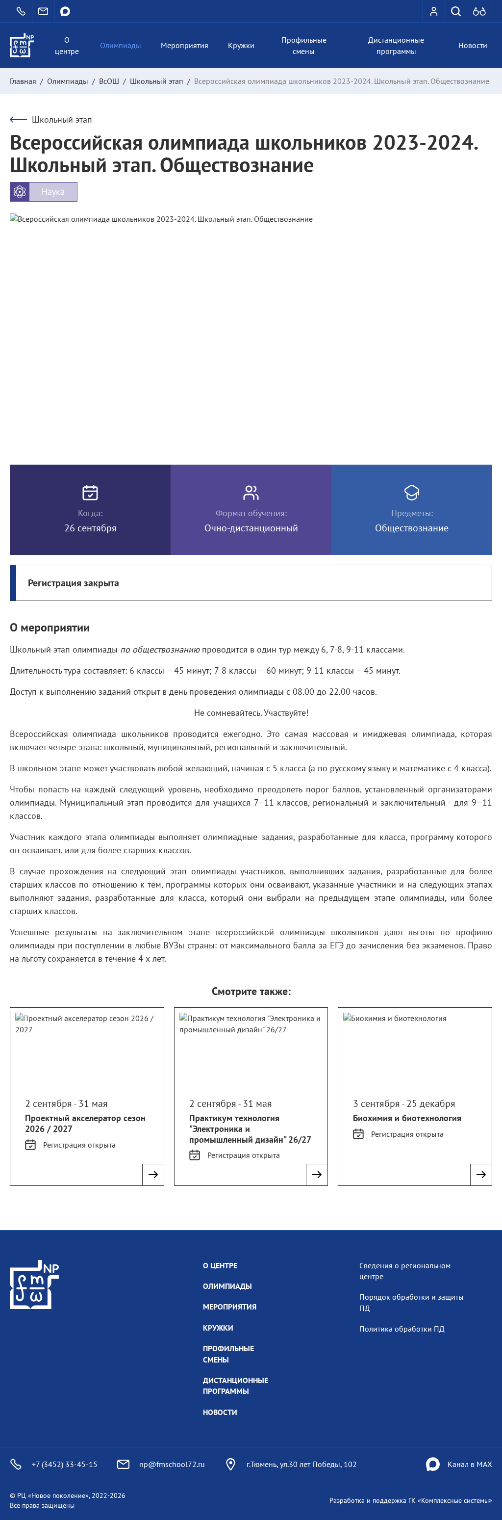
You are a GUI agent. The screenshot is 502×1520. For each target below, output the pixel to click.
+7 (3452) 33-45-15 (65, 1464)
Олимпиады (120, 45)
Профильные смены (303, 45)
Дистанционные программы (396, 45)
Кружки (241, 45)
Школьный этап (156, 81)
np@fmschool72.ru (172, 1464)
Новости (472, 45)
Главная (23, 81)
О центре (67, 45)
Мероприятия (184, 45)
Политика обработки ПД (402, 1329)
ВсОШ (109, 81)
